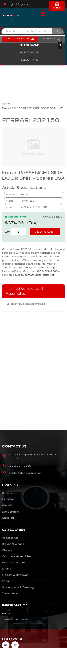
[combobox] (26, 31)
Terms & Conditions (15, 619)
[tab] (33, 291)
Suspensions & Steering (18, 587)
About (6, 613)
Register (23, 4)
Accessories (10, 537)
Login (10, 4)
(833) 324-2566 (47, 271)
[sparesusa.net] (10, 17)
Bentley (7, 493)
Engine (6, 568)
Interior (7, 580)
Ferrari (6, 505)
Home (6, 103)
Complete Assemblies (16, 556)
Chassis (7, 550)
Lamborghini (10, 511)
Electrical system (13, 562)
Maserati (8, 517)
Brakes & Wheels (13, 543)
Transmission (11, 593)
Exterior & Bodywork (15, 574)
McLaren (8, 499)
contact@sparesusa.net (39, 275)
